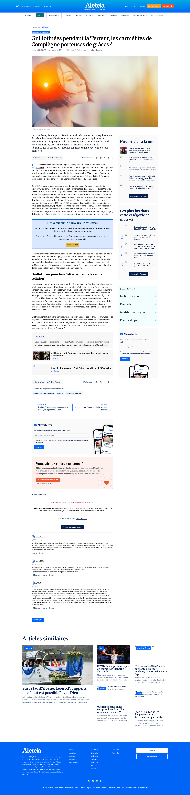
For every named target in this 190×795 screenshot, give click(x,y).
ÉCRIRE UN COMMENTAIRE (72, 527)
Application (94, 756)
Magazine (94, 759)
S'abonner (152, 750)
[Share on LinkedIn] (100, 158)
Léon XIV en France (140, 15)
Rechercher (49, 6)
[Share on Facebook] (97, 158)
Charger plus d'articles (138, 196)
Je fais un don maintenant (46, 480)
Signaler (41, 553)
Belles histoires (54, 15)
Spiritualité (125, 15)
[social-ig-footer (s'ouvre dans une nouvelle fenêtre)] (101, 781)
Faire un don (72, 244)
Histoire (45, 27)
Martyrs (60, 393)
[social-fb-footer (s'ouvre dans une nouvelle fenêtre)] (93, 781)
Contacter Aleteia (114, 788)
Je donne (167, 6)
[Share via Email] (108, 158)
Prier (38, 15)
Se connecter (140, 6)
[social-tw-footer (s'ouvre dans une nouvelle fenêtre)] (97, 781)
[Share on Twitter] (104, 158)
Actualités (89, 15)
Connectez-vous (81, 519)
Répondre (34, 553)
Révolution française (74, 393)
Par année (115, 753)
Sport (101, 648)
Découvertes (112, 15)
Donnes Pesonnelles (129, 788)
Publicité (93, 768)
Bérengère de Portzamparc (76, 50)
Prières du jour (130, 320)
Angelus (102, 689)
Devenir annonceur (99, 788)
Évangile (126, 304)
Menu (29, 15)
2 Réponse (36, 575)
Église (139, 694)
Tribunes (78, 15)
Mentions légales (85, 788)
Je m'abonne (152, 6)
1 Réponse (36, 608)
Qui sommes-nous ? (71, 788)
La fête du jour (129, 296)
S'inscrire (39, 447)
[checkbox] (34, 440)
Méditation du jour (132, 312)
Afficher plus (37, 620)
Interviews (67, 15)
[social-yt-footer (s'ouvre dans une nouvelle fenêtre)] (89, 781)
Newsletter (94, 753)
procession (28, 648)
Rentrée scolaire (157, 15)
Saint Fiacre (102, 10)
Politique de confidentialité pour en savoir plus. (136, 354)
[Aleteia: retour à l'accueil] (95, 5)
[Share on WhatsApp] (112, 158)
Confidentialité (143, 788)
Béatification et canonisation (43, 393)
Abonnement (95, 762)
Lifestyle (101, 15)
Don (92, 765)
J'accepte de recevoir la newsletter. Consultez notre (62, 441)
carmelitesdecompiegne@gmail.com (90, 345)
